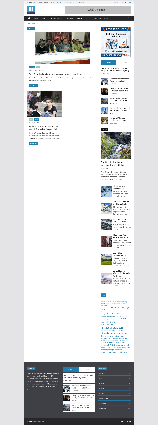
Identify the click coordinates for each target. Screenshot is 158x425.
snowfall (125, 345)
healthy (103, 322)
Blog (95, 18)
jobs (126, 333)
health (123, 318)
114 (128, 378)
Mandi (110, 338)
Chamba (101, 383)
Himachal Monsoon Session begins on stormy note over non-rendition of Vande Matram (119, 119)
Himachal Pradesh (55, 18)
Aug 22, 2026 (113, 94)
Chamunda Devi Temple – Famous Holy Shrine (120, 236)
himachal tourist (119, 330)
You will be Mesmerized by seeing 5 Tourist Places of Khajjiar (120, 254)
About (106, 18)
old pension (104, 340)
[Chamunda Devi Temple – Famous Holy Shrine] (106, 241)
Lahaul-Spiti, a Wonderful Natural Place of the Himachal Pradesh (121, 272)
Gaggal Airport (115, 319)
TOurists (113, 347)
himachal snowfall (106, 331)
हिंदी (100, 18)
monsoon (115, 338)
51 (129, 408)
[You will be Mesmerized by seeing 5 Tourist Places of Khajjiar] (106, 259)
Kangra (103, 336)
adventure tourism (112, 300)
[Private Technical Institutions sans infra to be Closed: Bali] (44, 104)
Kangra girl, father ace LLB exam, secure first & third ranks (120, 90)
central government (115, 303)
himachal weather (110, 333)
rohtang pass (104, 345)
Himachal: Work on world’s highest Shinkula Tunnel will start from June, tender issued (121, 203)
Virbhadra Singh (107, 350)
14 (129, 388)
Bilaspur (101, 373)
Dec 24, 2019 (105, 169)
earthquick (102, 403)
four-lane (119, 316)
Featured (79, 18)
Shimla (36, 119)
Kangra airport (110, 336)
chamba (123, 303)
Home (36, 18)
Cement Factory (122, 302)
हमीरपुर (125, 352)
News (43, 18)
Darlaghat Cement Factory (108, 314)
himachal (111, 321)
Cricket (101, 393)
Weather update (106, 352)
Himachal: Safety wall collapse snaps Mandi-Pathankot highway (115, 69)
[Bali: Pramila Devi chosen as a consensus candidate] (62, 48)
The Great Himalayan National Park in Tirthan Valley (113, 164)
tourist (108, 347)
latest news (119, 336)
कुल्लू (121, 352)
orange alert (125, 340)
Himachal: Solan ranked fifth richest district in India (120, 109)
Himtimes (41, 70)
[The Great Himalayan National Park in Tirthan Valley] (116, 145)
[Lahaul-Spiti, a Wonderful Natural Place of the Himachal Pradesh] (106, 278)
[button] (46, 18)
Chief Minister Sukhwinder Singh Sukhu (115, 308)
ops (120, 340)
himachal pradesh (112, 327)
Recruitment (120, 342)
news (121, 338)
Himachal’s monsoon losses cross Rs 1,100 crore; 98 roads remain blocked (119, 99)
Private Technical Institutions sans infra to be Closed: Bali (44, 128)
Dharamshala (122, 314)
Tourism (70, 18)
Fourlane (126, 316)
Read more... (31, 390)
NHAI (126, 338)
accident (103, 300)
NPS (129, 338)
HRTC (122, 333)
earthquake (103, 316)
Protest (103, 342)
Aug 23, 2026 (105, 73)
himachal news (108, 324)
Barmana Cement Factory (108, 302)
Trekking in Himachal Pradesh (123, 347)
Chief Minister (104, 305)
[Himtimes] (29, 18)
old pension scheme (113, 340)
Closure (103, 312)
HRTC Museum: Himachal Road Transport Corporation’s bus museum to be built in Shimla (121, 221)
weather (118, 349)
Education (102, 408)
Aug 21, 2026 (113, 113)
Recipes (87, 18)
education (111, 316)
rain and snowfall (111, 342)
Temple (103, 347)
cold (107, 312)
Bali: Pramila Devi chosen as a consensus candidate (55, 74)
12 (129, 383)
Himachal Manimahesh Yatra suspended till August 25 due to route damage (119, 80)
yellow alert (116, 352)
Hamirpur (31, 67)
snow (118, 345)
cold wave (112, 312)
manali (104, 338)
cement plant (105, 303)
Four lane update (106, 319)
